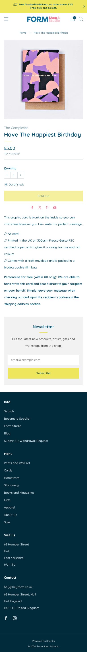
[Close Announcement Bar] (84, 6)
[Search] (81, 19)
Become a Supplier (17, 418)
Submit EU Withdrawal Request (26, 441)
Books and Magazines (19, 492)
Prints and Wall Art (17, 463)
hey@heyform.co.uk (18, 587)
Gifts (7, 500)
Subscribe (43, 373)
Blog (7, 433)
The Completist (16, 128)
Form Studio (12, 426)
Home (23, 32)
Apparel (9, 507)
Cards (8, 470)
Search (9, 411)
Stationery (11, 485)
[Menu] (6, 19)
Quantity (10, 168)
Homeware (11, 478)
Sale (7, 522)
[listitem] (43, 6)
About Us (10, 515)
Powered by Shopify (43, 641)
